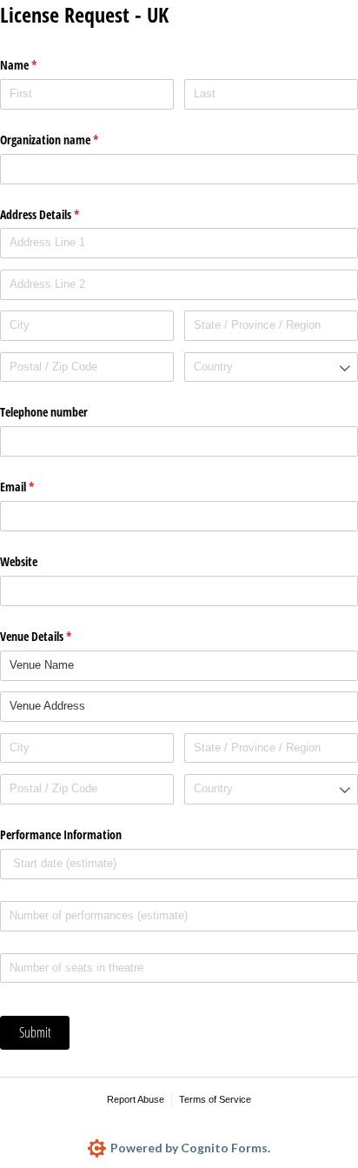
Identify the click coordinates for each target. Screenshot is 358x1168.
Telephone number (44, 412)
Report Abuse (135, 1099)
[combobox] (271, 367)
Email (37, 486)
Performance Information (61, 834)
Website (18, 561)
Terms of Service (215, 1099)
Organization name (69, 139)
